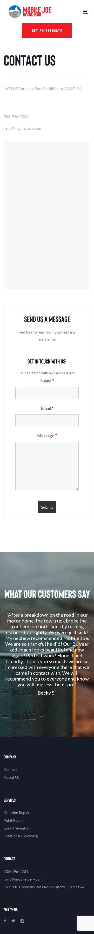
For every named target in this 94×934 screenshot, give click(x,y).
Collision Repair (17, 812)
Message (47, 435)
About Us (12, 777)
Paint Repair (14, 820)
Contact (10, 769)
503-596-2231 (16, 116)
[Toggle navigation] (67, 12)
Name (47, 380)
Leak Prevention (17, 828)
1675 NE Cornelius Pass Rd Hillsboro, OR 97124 (42, 88)
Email (47, 408)
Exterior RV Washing (21, 835)
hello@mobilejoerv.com (22, 128)
